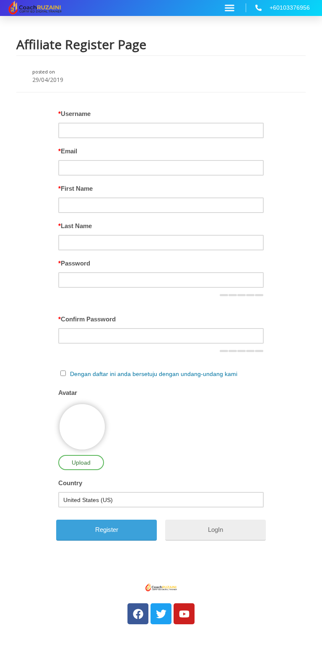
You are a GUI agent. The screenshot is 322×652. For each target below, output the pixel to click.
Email (67, 151)
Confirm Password (87, 319)
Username (74, 113)
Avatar (67, 392)
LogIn (215, 529)
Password (74, 263)
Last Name (75, 225)
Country (70, 482)
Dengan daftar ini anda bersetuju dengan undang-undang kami (153, 374)
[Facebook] (137, 613)
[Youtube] (184, 613)
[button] (230, 8)
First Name (75, 188)
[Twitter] (161, 613)
